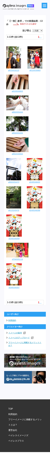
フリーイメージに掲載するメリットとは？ (24, 344)
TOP (10, 409)
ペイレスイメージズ (18, 435)
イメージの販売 (15, 333)
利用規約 (12, 320)
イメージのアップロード (19, 338)
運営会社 (12, 430)
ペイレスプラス (16, 441)
